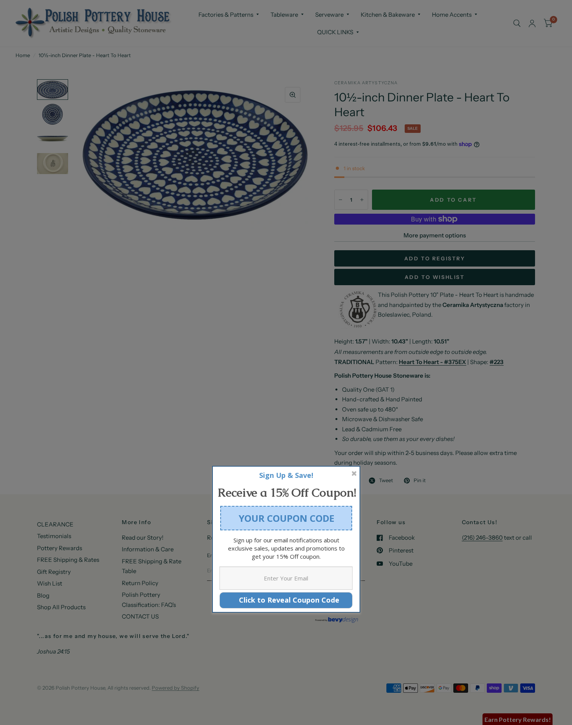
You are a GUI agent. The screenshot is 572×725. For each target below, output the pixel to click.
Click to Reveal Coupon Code (286, 600)
